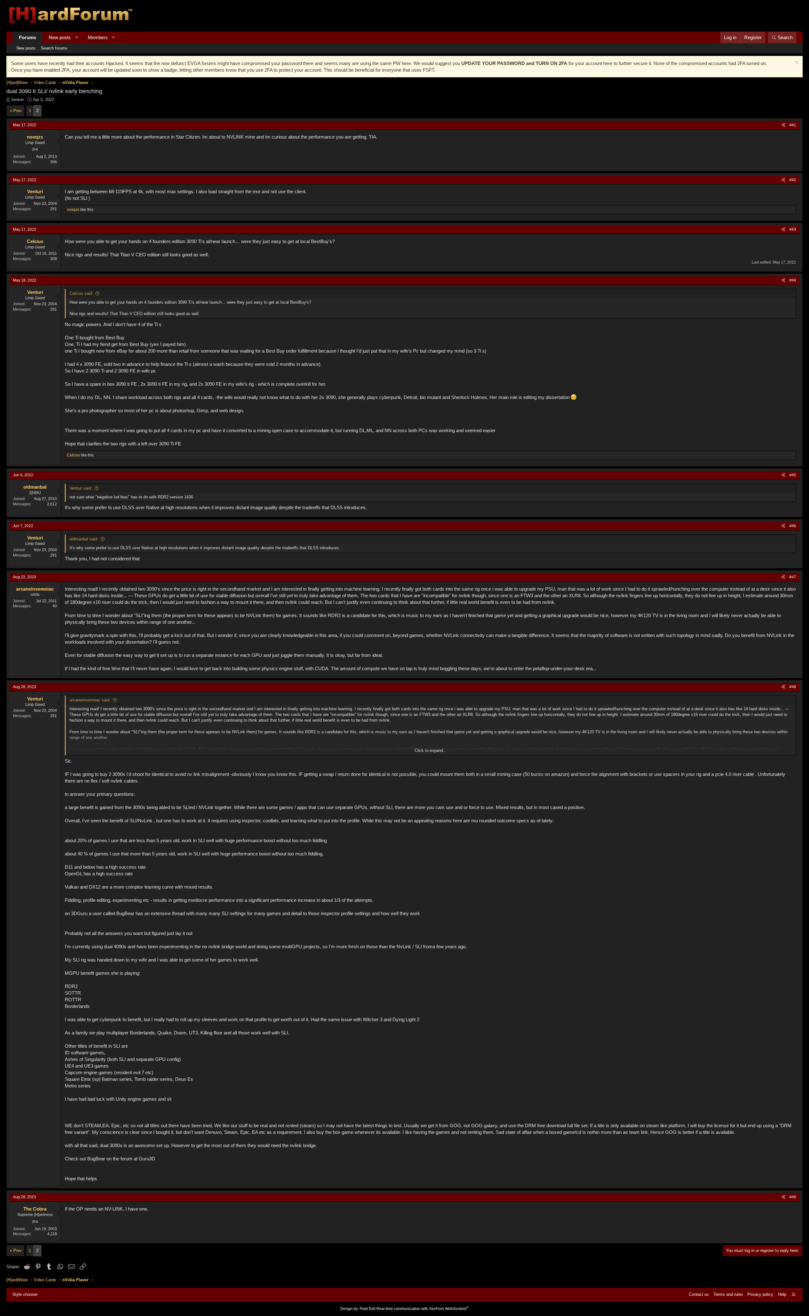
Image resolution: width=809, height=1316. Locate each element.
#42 (792, 180)
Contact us (699, 1294)
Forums (27, 37)
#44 (792, 280)
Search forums (54, 48)
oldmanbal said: (84, 539)
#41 (792, 125)
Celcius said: (81, 293)
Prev (17, 110)
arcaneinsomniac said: (90, 700)
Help (782, 1294)
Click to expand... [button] (431, 750)
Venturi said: (81, 488)
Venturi (17, 99)
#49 (792, 1197)
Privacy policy (760, 1294)
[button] (77, 37)
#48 (792, 687)
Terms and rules (728, 1294)
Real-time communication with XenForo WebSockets (422, 1309)
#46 (792, 526)
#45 (792, 475)
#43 (792, 229)
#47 (792, 577)
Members (98, 37)
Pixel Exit (367, 1309)
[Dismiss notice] (796, 63)
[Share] (783, 125)
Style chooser (25, 1294)
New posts (60, 37)
